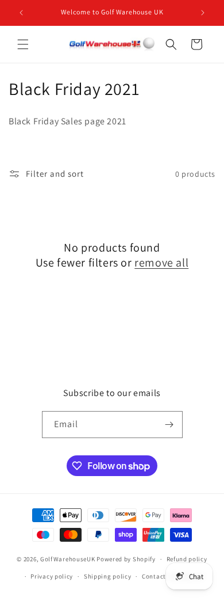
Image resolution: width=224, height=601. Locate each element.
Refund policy (187, 559)
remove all (161, 262)
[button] (23, 44)
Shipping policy (108, 576)
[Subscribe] (169, 424)
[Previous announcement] (21, 12)
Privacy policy (51, 576)
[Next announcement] (202, 12)
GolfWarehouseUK (67, 559)
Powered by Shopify (126, 559)
